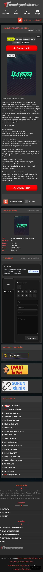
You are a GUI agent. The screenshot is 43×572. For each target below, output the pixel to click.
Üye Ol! (28, 20)
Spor (26, 238)
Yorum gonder (31, 338)
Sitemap (11, 565)
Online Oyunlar (14, 409)
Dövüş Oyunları (10, 449)
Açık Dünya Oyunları (12, 417)
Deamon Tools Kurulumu (12, 528)
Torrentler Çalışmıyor (11, 538)
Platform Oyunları (12, 457)
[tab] (11, 39)
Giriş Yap (38, 20)
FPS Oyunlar (9, 428)
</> (35, 291)
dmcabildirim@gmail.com (22, 569)
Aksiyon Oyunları (11, 420)
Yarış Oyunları (10, 438)
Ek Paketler (9, 471)
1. (26, 296)
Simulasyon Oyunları (13, 446)
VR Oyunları (9, 464)
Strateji (31, 238)
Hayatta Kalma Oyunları (14, 431)
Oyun (13, 238)
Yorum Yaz (35, 568)
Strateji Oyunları (11, 442)
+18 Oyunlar (13, 406)
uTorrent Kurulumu (10, 535)
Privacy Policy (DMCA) (21, 565)
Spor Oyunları (10, 435)
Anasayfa (5, 509)
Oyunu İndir (23, 48)
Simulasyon (20, 238)
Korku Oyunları (10, 453)
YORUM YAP (26, 42)
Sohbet (4, 516)
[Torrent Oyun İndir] (12, 549)
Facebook (5, 513)
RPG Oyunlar (9, 468)
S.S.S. (3, 542)
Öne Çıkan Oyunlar (12, 413)
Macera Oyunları (11, 424)
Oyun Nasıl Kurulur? (10, 531)
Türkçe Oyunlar (13, 475)
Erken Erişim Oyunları (13, 460)
